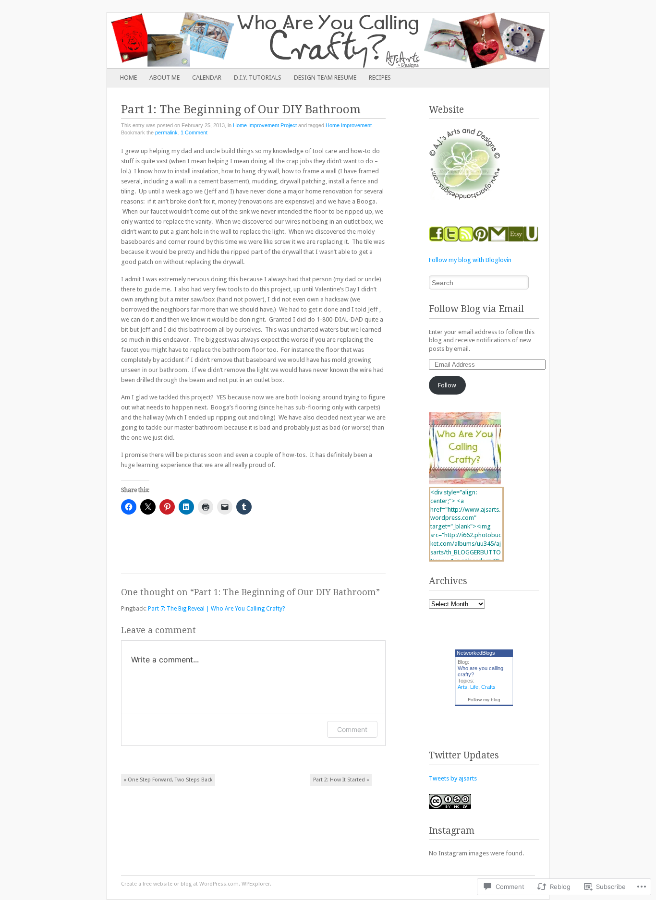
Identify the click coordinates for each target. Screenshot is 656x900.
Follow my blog (484, 699)
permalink (166, 132)
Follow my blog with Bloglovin (470, 260)
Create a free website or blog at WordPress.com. (180, 884)
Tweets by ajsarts (453, 778)
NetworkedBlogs (476, 653)
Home (128, 77)
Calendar (206, 77)
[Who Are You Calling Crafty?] (284, 40)
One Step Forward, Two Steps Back (167, 780)
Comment (352, 729)
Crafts (488, 687)
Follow (447, 385)
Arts (462, 687)
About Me (164, 77)
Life (474, 687)
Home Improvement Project (265, 125)
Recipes (380, 77)
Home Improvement (349, 125)
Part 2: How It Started (341, 780)
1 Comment (194, 132)
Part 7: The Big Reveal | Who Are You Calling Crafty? (216, 608)
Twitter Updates (464, 755)
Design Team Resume (325, 77)
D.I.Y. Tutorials (257, 77)
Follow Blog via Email (476, 308)
